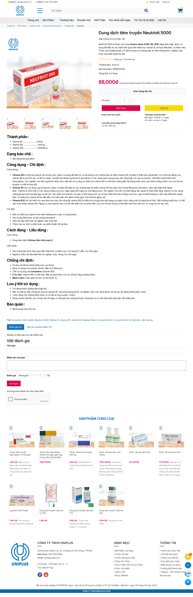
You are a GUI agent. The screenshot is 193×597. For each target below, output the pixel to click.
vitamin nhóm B (123, 320)
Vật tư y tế (120, 572)
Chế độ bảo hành (169, 554)
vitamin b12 (65, 320)
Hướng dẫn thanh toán (171, 568)
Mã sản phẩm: (105, 69)
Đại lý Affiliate (121, 575)
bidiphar (86, 320)
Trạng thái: (104, 73)
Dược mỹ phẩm (122, 568)
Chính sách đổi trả (169, 557)
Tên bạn (11, 345)
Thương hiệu (66, 20)
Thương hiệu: (105, 64)
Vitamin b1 (54, 320)
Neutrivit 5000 (41, 320)
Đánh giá (11, 375)
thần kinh (136, 320)
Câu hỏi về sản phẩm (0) (39, 327)
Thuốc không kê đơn (125, 557)
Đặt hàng (121, 108)
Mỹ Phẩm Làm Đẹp (124, 550)
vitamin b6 (77, 320)
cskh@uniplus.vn (20, 2)
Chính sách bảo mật (170, 550)
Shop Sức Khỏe (122, 561)
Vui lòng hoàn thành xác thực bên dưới (25, 391)
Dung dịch (17, 320)
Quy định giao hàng (170, 561)
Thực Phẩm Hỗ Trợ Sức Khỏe (129, 564)
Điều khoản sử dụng (170, 564)
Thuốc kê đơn (34, 26)
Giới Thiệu (99, 20)
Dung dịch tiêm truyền (52, 26)
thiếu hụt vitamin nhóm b (103, 320)
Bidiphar (80, 26)
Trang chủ (33, 20)
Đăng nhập (154, 2)
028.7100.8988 (47, 2)
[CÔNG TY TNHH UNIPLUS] (20, 10)
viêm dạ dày (147, 320)
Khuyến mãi (83, 20)
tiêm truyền (28, 320)
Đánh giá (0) (15, 327)
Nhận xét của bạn (16, 357)
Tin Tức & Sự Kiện (144, 20)
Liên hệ (162, 20)
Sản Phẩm (48, 20)
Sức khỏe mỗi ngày (119, 20)
